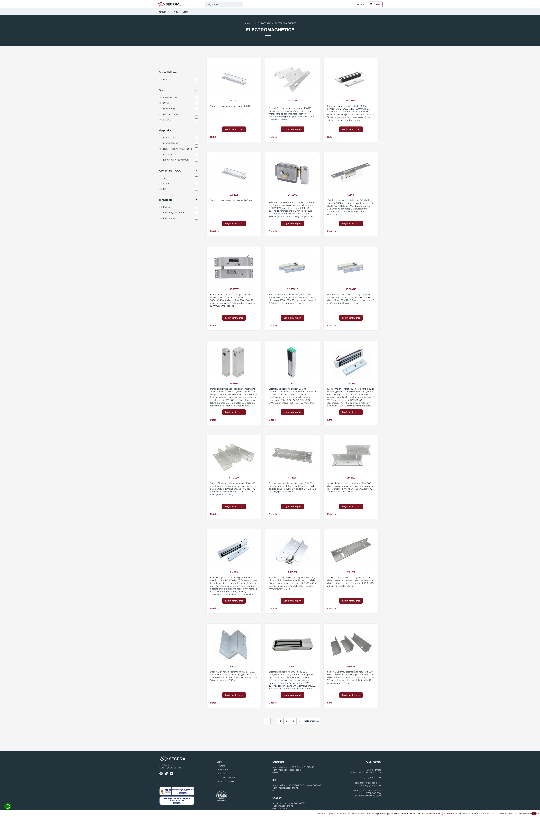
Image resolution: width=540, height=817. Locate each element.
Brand (162, 90)
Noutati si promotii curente (281, 813)
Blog (219, 761)
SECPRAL (168, 120)
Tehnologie (165, 199)
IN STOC (167, 79)
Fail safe (167, 207)
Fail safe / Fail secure (174, 212)
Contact (360, 4)
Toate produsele (311, 721)
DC (164, 189)
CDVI (166, 103)
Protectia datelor (226, 781)
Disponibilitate (167, 72)
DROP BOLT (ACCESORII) (176, 160)
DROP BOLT (169, 154)
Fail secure (169, 218)
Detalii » (214, 137)
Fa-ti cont (397, 813)
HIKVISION (169, 108)
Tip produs (165, 130)
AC (164, 178)
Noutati (221, 765)
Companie (222, 769)
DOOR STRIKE (170, 143)
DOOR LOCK (170, 137)
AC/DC (166, 183)
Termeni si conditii (226, 777)
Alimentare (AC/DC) (170, 170)
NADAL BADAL (171, 114)
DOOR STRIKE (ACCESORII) (178, 149)
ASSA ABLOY (170, 97)
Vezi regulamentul (379, 813)
